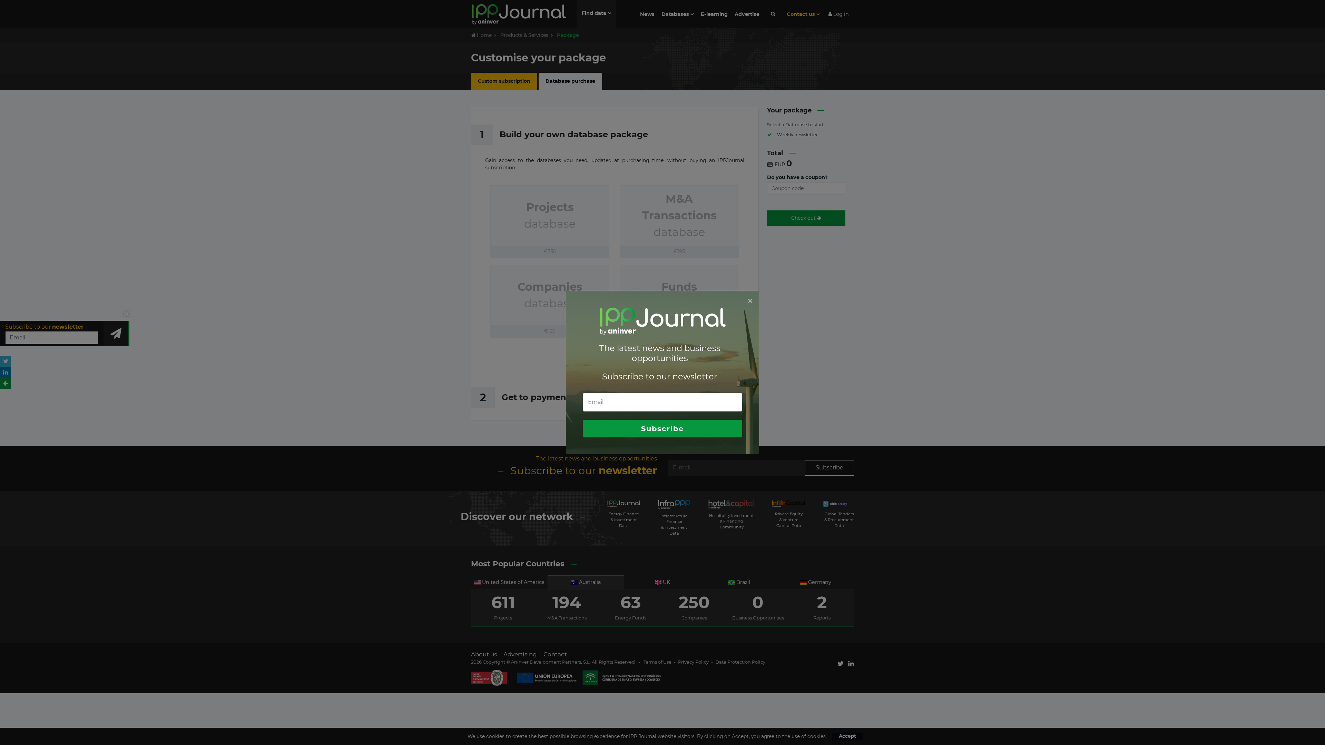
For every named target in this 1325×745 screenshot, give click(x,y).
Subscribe (662, 428)
